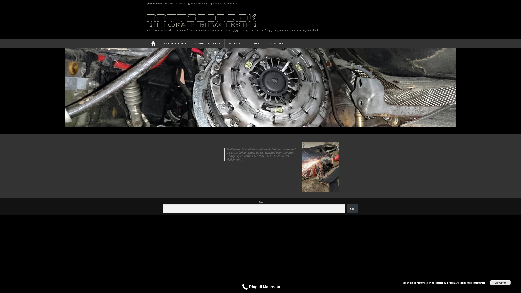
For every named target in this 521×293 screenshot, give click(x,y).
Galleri (233, 43)
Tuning (252, 43)
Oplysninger (275, 43)
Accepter (500, 282)
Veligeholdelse (174, 43)
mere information (476, 282)
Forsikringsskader (206, 43)
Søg (260, 202)
